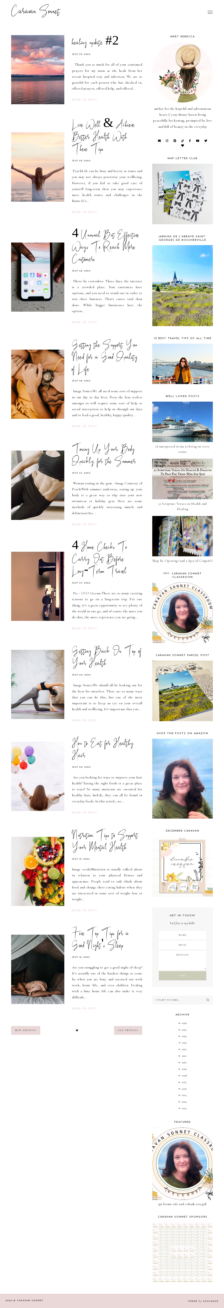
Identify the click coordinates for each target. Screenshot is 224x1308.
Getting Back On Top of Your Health (107, 657)
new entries (25, 1030)
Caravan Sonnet (35, 12)
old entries (128, 1030)
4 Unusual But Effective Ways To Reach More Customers (105, 247)
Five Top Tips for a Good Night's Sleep (100, 940)
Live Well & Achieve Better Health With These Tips (103, 137)
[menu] (210, 12)
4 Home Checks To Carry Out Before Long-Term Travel (99, 560)
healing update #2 (95, 43)
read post (84, 100)
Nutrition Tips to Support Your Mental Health (105, 842)
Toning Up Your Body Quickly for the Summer (104, 456)
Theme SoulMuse (203, 1301)
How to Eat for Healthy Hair (103, 750)
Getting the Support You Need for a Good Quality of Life (105, 357)
